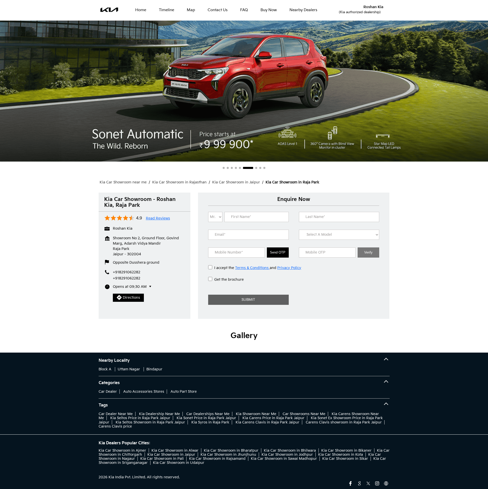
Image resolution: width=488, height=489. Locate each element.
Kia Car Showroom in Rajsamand (217, 458)
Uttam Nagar (129, 369)
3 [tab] (232, 168)
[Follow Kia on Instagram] (377, 483)
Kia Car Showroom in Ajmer (122, 450)
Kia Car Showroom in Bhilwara (290, 450)
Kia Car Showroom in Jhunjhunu (228, 454)
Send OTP (277, 252)
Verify (368, 252)
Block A (105, 369)
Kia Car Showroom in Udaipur (178, 463)
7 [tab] (252, 168)
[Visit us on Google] (359, 483)
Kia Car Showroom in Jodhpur (287, 454)
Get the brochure (229, 279)
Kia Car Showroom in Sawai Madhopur (284, 458)
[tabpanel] (244, 91)
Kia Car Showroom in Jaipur (171, 454)
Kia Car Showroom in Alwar (175, 450)
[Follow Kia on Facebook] (350, 483)
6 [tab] (244, 168)
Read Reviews (158, 218)
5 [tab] (240, 168)
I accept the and (257, 268)
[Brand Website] (386, 483)
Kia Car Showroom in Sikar (345, 458)
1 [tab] (224, 168)
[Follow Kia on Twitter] (368, 483)
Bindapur (154, 369)
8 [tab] (260, 168)
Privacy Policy (289, 268)
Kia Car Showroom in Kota (340, 454)
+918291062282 (126, 278)
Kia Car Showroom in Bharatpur (231, 450)
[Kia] (109, 10)
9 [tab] (264, 168)
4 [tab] (236, 168)
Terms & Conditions (252, 268)
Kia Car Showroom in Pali (162, 458)
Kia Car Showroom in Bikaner (346, 450)
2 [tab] (228, 168)
